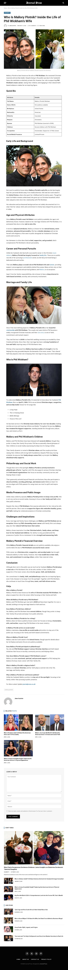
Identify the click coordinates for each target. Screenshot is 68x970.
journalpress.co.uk (29, 684)
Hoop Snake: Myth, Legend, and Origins (26, 927)
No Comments (32, 25)
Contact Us (35, 959)
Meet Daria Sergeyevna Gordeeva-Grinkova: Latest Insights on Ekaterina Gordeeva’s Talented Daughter (33, 868)
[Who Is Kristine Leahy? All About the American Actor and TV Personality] (18, 722)
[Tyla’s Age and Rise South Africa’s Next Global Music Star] (8, 912)
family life (42, 255)
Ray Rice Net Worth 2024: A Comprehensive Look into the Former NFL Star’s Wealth (39, 895)
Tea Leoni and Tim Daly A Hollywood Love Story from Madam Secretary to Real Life (39, 936)
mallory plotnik (9, 689)
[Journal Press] (34, 3)
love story (41, 332)
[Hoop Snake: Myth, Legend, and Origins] (8, 929)
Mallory (42, 269)
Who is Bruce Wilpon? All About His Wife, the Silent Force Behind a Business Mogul (39, 918)
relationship (10, 330)
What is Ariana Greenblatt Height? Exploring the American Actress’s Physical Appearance (18, 759)
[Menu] (5, 3)
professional (27, 258)
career (52, 265)
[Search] (63, 3)
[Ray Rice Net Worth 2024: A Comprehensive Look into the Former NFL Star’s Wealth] (8, 897)
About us (25, 959)
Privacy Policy (46, 959)
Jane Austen (12, 25)
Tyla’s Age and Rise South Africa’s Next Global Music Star (31, 909)
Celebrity (7, 12)
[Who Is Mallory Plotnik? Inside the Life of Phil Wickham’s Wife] (34, 49)
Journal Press (43, 964)
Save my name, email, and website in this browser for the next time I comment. (30, 811)
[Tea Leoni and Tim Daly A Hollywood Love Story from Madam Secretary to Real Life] (8, 938)
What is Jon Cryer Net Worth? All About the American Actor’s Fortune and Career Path (47, 733)
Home (5, 8)
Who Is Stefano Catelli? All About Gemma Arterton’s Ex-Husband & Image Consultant (39, 879)
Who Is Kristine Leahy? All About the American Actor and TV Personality (17, 733)
